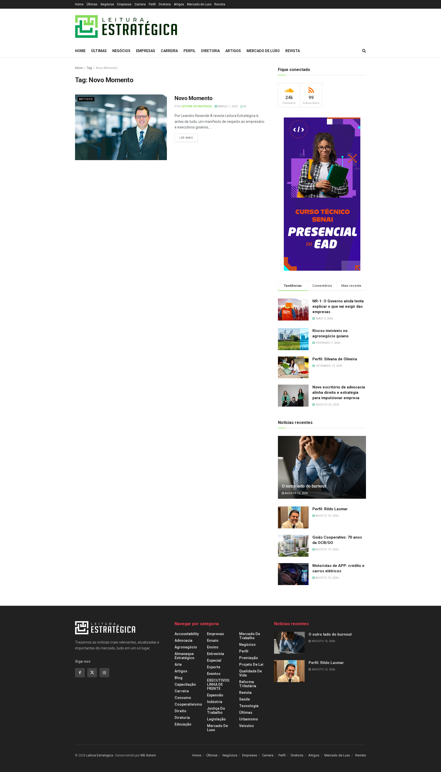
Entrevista (215, 654)
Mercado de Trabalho (249, 636)
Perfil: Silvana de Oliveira (334, 359)
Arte (178, 664)
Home (79, 4)
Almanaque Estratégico (184, 656)
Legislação (216, 719)
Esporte (213, 667)
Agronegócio (186, 647)
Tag (89, 68)
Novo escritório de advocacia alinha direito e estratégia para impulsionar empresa (338, 392)
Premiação (248, 658)
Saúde (244, 699)
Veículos (246, 726)
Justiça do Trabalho (216, 710)
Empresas (124, 4)
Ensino (212, 647)
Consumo (183, 698)
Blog (178, 678)
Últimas (92, 4)
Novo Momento (106, 68)
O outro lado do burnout (304, 486)
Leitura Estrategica (99, 755)
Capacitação (185, 684)
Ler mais (186, 137)
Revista (219, 4)
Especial (214, 660)
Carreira (140, 4)
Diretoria (165, 4)
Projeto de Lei (251, 664)
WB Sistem (148, 755)
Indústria (214, 702)
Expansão (215, 695)
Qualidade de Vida (250, 673)
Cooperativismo (188, 704)
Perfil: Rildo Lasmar (330, 509)
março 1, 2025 (227, 106)
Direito (180, 711)
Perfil (152, 4)
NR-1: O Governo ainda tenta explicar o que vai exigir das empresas (338, 306)
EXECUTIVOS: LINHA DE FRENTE (218, 684)
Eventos (213, 674)
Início (79, 68)
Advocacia (183, 640)
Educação (183, 724)
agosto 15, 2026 (296, 493)
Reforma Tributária (247, 684)
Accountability (187, 634)
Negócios (107, 4)
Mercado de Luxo (199, 4)
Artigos (179, 4)
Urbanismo (248, 719)
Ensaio (212, 640)
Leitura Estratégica (196, 106)
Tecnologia (249, 706)
